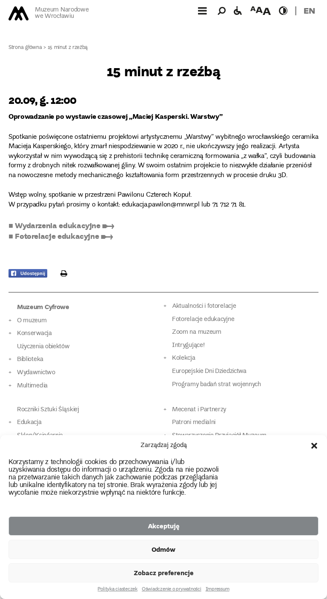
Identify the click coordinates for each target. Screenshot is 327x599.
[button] (314, 445)
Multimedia (32, 386)
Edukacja (29, 422)
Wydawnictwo (36, 372)
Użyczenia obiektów (43, 346)
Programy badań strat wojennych (216, 384)
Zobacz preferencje (164, 572)
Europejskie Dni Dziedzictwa (209, 371)
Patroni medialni (193, 422)
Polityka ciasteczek (117, 590)
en (309, 10)
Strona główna (25, 47)
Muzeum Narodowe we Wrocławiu (62, 13)
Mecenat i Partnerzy (199, 409)
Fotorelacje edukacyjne (203, 319)
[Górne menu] (202, 11)
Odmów (163, 549)
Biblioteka (30, 359)
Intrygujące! (188, 345)
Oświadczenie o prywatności (171, 590)
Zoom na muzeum (196, 332)
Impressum (217, 590)
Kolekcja (183, 358)
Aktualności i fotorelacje (204, 306)
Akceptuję (164, 525)
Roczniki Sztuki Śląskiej (48, 409)
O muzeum (32, 320)
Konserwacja (34, 333)
